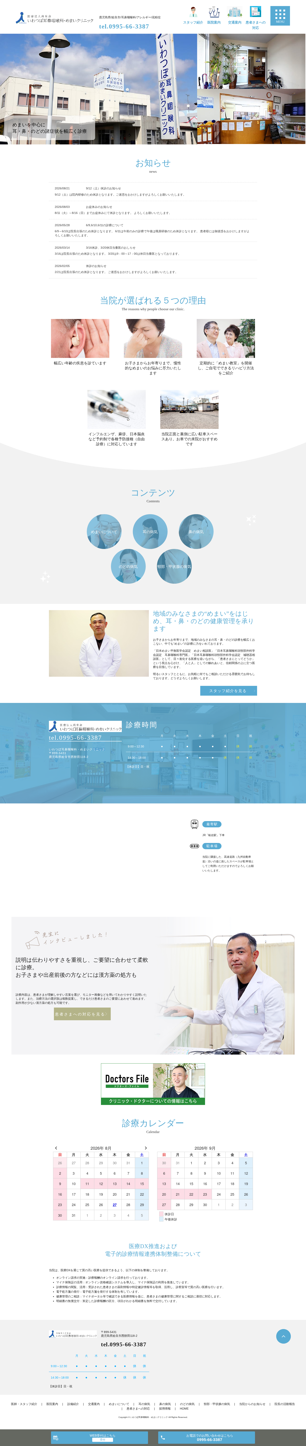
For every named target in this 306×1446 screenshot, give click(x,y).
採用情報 (165, 1408)
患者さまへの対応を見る (80, 1014)
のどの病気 (187, 1404)
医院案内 (214, 22)
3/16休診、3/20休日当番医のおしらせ (112, 247)
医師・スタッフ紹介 (24, 1404)
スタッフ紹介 (193, 22)
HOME (184, 1408)
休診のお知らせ (96, 266)
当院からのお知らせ (252, 1404)
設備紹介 (73, 1404)
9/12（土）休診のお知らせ (103, 188)
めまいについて (119, 1404)
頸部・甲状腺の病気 (217, 1404)
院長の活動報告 (285, 1404)
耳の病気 (144, 1404)
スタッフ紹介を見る (228, 691)
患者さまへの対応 (256, 25)
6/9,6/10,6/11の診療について (104, 225)
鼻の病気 (165, 1404)
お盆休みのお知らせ (99, 207)
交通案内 (234, 22)
